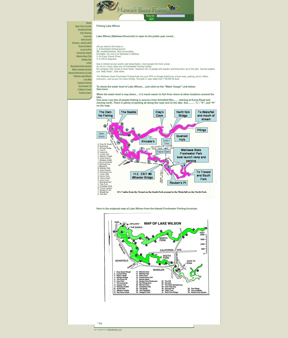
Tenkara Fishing (84, 83)
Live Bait (87, 79)
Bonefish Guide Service (81, 66)
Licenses (87, 36)
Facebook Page (84, 29)
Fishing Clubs (85, 93)
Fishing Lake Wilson (82, 76)
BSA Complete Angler (81, 69)
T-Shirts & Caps (84, 89)
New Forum (86, 39)
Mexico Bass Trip (83, 56)
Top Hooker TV (84, 86)
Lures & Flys (85, 49)
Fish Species (85, 33)
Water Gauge (102, 89)
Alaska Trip (86, 59)
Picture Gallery (84, 46)
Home (88, 23)
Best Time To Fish (83, 26)
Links (88, 63)
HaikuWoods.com (114, 330)
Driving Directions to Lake (79, 73)
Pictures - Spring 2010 (81, 43)
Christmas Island (83, 53)
